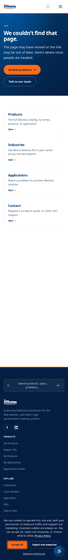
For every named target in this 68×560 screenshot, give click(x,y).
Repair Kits (10, 449)
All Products (11, 443)
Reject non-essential (44, 544)
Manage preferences (34, 553)
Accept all (17, 544)
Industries (10, 485)
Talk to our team (20, 81)
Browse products (22, 69)
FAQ (6, 504)
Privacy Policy (43, 535)
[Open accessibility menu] (59, 551)
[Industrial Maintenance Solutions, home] (10, 6)
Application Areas (14, 468)
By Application (12, 462)
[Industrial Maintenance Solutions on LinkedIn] (16, 427)
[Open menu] (60, 7)
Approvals (10, 498)
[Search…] (47, 6)
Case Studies (11, 491)
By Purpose (10, 456)
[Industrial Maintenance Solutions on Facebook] (7, 427)
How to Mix (10, 510)
